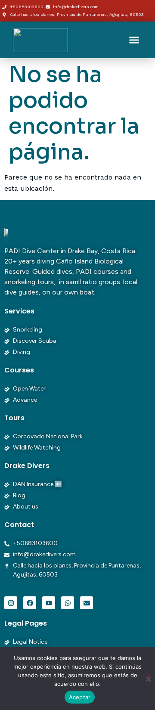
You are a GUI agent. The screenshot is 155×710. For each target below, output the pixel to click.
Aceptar (80, 697)
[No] (148, 677)
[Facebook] (29, 602)
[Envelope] (86, 602)
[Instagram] (10, 602)
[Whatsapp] (67, 602)
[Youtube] (48, 602)
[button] (134, 40)
